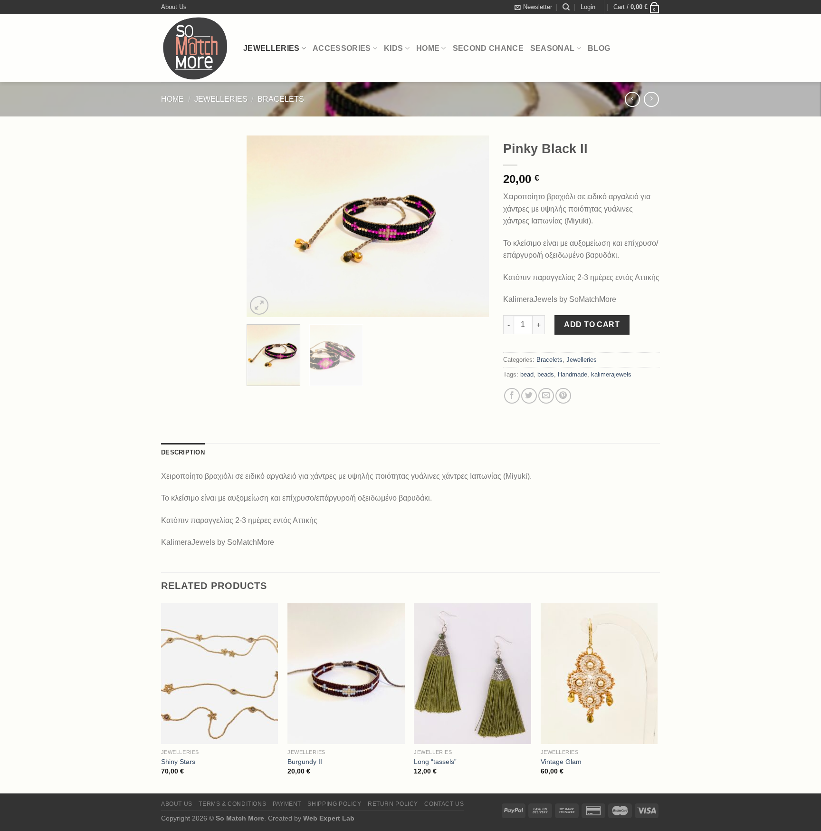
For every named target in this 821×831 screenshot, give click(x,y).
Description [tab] (183, 452)
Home (427, 48)
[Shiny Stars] (219, 673)
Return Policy (393, 804)
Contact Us (444, 804)
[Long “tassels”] (472, 673)
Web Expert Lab (328, 818)
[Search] (566, 7)
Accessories (342, 48)
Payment (287, 804)
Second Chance (488, 48)
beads (545, 374)
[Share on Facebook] (512, 396)
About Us (174, 6)
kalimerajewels (611, 374)
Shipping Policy (334, 804)
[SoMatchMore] (195, 48)
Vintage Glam (561, 761)
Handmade (572, 374)
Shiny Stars (178, 761)
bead (527, 374)
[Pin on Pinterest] (563, 396)
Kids (393, 48)
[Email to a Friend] (546, 396)
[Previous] (263, 226)
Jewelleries (271, 48)
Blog (599, 48)
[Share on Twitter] (529, 396)
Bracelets (281, 99)
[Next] (472, 226)
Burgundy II (304, 761)
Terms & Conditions (232, 804)
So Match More (240, 818)
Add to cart (592, 324)
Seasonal (552, 48)
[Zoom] (259, 305)
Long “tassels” (435, 761)
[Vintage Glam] (599, 673)
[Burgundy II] (346, 673)
